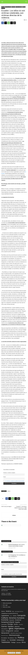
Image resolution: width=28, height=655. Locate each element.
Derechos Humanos (16, 618)
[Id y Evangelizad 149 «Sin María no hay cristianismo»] (4, 556)
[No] (26, 652)
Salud (8, 640)
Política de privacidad (7, 603)
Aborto (3, 611)
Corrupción (21, 615)
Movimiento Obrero (4, 635)
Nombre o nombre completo (9, 472)
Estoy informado (11, 652)
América (8, 611)
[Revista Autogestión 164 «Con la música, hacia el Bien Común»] (4, 546)
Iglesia (11, 628)
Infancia (24, 6)
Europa (10, 624)
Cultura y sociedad (19, 6)
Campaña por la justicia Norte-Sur (9, 613)
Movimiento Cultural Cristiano (16, 633)
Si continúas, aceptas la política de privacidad (14, 481)
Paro (16, 638)
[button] (2, 2)
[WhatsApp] (8, 23)
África (24, 642)
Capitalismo (5, 615)
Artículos (6, 4)
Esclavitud (13, 6)
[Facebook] (2, 23)
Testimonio (5, 642)
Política (21, 637)
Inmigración (9, 630)
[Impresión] (14, 23)
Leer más (18, 652)
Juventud (3, 8)
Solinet (4, 19)
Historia (16, 626)
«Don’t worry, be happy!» (6, 506)
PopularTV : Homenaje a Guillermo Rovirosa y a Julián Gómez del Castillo (20, 508)
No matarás (4, 638)
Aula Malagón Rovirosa (19, 611)
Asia (13, 611)
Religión (3, 640)
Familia (16, 624)
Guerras (4, 626)
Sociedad (13, 640)
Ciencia (14, 615)
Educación (11, 620)
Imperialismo (19, 628)
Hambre (11, 626)
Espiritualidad (4, 624)
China (11, 615)
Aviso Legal (5, 605)
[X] (5, 23)
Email (4, 476)
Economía (4, 620)
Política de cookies (6, 607)
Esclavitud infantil (7, 622)
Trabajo (13, 642)
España (17, 622)
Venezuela (18, 642)
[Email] (11, 23)
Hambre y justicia (8, 6)
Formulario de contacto (6, 594)
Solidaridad (20, 640)
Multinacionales (14, 635)
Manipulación (5, 633)
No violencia (11, 638)
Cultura (4, 617)
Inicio (2, 4)
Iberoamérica (4, 628)
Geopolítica (21, 624)
